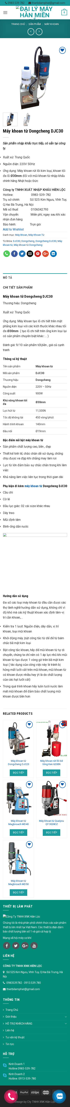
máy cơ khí (24, 937)
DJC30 (16, 241)
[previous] (9, 77)
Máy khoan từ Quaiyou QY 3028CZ (51, 822)
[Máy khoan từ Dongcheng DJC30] (35, 77)
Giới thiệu (11, 1016)
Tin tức (9, 1044)
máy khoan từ (33, 486)
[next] (60, 77)
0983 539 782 (15, 2)
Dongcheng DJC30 (46, 241)
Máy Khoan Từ (36, 234)
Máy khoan (52, 24)
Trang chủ (18, 24)
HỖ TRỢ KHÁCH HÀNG (18, 1023)
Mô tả (7, 277)
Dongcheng (27, 241)
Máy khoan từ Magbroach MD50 (18, 882)
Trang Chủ (11, 1009)
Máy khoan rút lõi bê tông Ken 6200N (51, 762)
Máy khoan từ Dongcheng (28, 244)
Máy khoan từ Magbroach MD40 (18, 822)
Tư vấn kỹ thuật (14, 1037)
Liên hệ (9, 1030)
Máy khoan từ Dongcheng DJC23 (18, 762)
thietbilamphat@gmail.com (48, 2)
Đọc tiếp (18, 772)
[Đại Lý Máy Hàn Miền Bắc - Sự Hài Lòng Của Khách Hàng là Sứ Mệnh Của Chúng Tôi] (35, 12)
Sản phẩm (35, 24)
